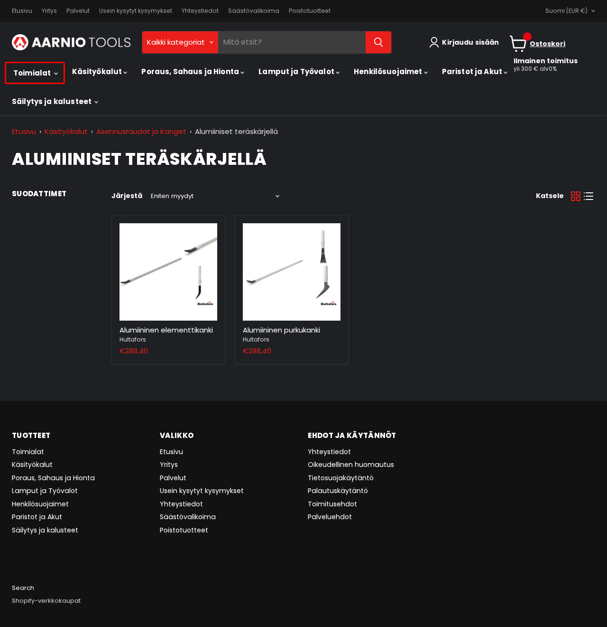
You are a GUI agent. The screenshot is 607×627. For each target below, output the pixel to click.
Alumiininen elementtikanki (166, 330)
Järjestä (126, 196)
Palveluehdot (330, 517)
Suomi (566, 11)
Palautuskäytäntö (338, 490)
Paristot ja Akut (473, 71)
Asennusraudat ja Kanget (141, 131)
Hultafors (133, 339)
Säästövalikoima (253, 11)
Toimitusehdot (332, 504)
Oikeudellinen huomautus (351, 464)
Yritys (49, 11)
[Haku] (378, 42)
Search (23, 587)
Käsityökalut (98, 71)
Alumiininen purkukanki (281, 330)
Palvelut (78, 11)
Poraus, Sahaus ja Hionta (190, 71)
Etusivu (22, 11)
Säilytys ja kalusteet (52, 101)
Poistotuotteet (310, 11)
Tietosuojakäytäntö (341, 478)
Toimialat (33, 73)
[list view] (589, 196)
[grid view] (575, 196)
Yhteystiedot (200, 11)
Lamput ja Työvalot (297, 71)
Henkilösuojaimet (389, 71)
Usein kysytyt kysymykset (135, 11)
